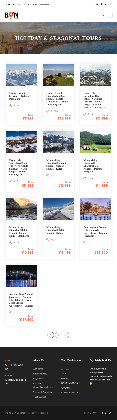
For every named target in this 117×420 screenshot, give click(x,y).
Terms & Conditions (43, 392)
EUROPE (65, 378)
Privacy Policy (40, 373)
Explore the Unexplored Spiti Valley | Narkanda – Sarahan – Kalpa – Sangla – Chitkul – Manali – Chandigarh (94, 100)
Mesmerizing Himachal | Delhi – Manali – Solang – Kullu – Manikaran (19, 231)
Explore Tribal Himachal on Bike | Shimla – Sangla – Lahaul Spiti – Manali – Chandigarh (57, 99)
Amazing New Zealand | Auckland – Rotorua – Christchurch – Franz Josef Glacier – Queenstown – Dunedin (21, 300)
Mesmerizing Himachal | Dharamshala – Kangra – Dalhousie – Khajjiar (94, 166)
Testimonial (39, 396)
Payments (38, 378)
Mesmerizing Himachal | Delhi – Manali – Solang (56, 230)
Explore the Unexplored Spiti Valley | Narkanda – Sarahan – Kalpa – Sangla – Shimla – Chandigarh (19, 167)
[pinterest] (101, 4)
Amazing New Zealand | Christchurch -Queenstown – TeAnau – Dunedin (95, 231)
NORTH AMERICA (69, 383)
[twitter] (106, 4)
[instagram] (110, 4)
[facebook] (92, 4)
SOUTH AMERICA (69, 392)
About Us (38, 368)
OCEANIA (65, 387)
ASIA (63, 373)
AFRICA (65, 368)
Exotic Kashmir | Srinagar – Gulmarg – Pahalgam (21, 96)
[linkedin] (97, 4)
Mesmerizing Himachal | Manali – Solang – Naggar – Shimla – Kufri (57, 164)
